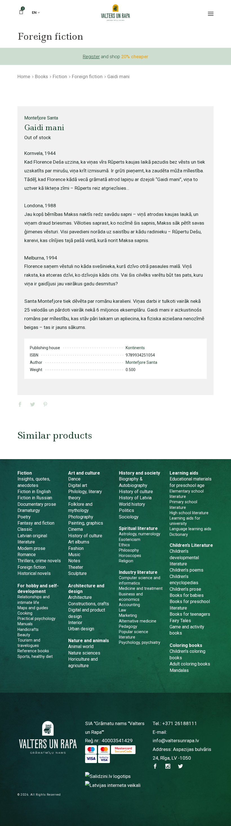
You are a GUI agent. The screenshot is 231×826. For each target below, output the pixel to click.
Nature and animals (88, 640)
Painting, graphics (85, 523)
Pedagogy (128, 626)
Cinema (75, 529)
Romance (26, 554)
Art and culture (84, 473)
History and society (139, 473)
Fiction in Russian (34, 497)
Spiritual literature (138, 528)
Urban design (81, 628)
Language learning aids (190, 529)
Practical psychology (36, 618)
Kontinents (135, 348)
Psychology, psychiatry (139, 642)
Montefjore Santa (41, 118)
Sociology (129, 517)
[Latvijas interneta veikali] (113, 785)
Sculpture (77, 573)
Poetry (24, 517)
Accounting (129, 604)
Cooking (24, 613)
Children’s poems (186, 570)
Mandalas (179, 670)
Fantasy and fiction (35, 523)
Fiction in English (34, 491)
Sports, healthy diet (35, 656)
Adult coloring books (190, 664)
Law (122, 610)
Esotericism (129, 539)
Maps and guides (32, 608)
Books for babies (187, 595)
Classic (24, 529)
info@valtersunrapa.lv (176, 740)
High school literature (189, 513)
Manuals (25, 624)
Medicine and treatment (141, 588)
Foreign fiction (87, 76)
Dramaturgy (28, 510)
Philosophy (129, 550)
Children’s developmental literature (184, 558)
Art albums (78, 542)
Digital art (77, 485)
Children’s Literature (191, 545)
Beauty (23, 635)
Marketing (128, 615)
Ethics (124, 545)
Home (23, 76)
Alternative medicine (137, 621)
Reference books (33, 651)
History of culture (85, 535)
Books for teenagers (190, 614)
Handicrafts (28, 629)
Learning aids (184, 473)
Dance (74, 479)
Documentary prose (36, 504)
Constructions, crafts (88, 603)
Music (74, 554)
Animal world (81, 646)
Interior (75, 622)
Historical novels (34, 573)
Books (41, 76)
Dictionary (179, 534)
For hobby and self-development (38, 588)
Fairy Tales (180, 620)
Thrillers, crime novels (39, 560)
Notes (74, 560)
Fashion (76, 548)
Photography (80, 517)
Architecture (80, 597)
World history (132, 504)
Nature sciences (84, 653)
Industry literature (138, 572)
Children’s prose (185, 589)
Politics (126, 510)
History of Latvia (135, 497)
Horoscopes (130, 555)
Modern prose (31, 548)
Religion (126, 561)
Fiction (60, 76)
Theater (75, 567)
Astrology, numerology (139, 534)
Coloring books (186, 645)
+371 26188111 (179, 723)
